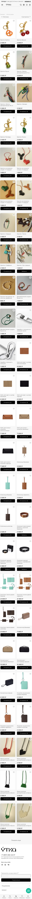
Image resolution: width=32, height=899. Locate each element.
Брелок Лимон (21, 137)
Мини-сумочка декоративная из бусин (7, 759)
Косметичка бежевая (23, 627)
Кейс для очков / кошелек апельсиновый (5, 429)
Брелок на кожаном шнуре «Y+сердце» (6, 169)
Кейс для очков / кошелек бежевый (22, 428)
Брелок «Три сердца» (23, 265)
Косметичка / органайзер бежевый (7, 660)
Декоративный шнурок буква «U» (24, 297)
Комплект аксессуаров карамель (24, 595)
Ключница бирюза (6, 495)
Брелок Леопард (5, 137)
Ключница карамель (23, 495)
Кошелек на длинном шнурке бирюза (23, 693)
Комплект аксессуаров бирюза (7, 595)
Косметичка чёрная (6, 693)
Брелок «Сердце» (5, 234)
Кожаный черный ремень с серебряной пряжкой (23, 562)
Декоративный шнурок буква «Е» (7, 330)
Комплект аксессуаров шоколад (7, 628)
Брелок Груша (4, 71)
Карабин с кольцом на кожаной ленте (24, 330)
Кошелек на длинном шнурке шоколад (23, 726)
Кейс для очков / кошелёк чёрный (5, 462)
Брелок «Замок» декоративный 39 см (6, 104)
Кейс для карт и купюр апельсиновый (24, 362)
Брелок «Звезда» (22, 104)
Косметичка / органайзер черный (23, 660)
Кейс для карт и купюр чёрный (24, 395)
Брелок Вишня (21, 40)
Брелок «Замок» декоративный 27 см (23, 72)
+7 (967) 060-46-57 (8, 855)
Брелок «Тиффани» (6, 265)
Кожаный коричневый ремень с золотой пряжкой (24, 527)
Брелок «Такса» (21, 234)
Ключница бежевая (23, 462)
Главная (2, 14)
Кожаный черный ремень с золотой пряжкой (5, 562)
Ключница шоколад (6, 526)
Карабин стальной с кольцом (6, 362)
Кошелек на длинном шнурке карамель (6, 726)
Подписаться (16, 880)
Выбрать (24, 271)
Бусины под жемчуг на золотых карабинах (7, 297)
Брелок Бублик (5, 40)
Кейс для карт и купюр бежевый (7, 395)
